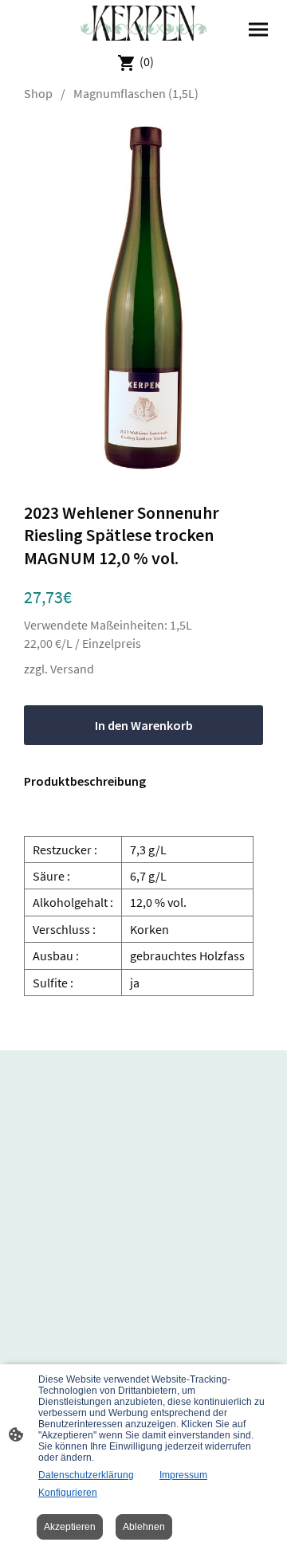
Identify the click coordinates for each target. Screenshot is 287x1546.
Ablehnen (144, 1526)
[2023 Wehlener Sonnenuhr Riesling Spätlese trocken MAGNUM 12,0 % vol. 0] (144, 298)
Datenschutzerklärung (86, 1475)
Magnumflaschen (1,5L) (136, 93)
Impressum (183, 1475)
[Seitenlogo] (144, 23)
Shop (38, 93)
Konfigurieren (67, 1492)
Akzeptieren (70, 1526)
